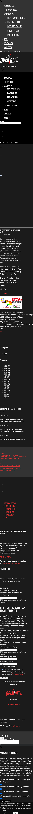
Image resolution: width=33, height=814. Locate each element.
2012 (5, 397)
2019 (5, 381)
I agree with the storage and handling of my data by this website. (13, 671)
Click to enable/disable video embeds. (15, 796)
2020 (5, 379)
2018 (5, 384)
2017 (5, 386)
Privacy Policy (17, 674)
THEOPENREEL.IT (13, 704)
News (5, 353)
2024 (5, 370)
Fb (1, 331)
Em (0, 331)
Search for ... (9, 739)
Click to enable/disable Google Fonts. (14, 786)
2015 (5, 390)
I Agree (15, 813)
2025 (5, 368)
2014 (5, 392)
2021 (5, 377)
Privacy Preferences (6, 813)
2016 (5, 388)
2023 (5, 373)
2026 (5, 366)
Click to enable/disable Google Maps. (14, 791)
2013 (5, 395)
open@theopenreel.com (11, 563)
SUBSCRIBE (4, 677)
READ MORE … (5, 557)
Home (5, 293)
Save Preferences (5, 801)
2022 (5, 375)
